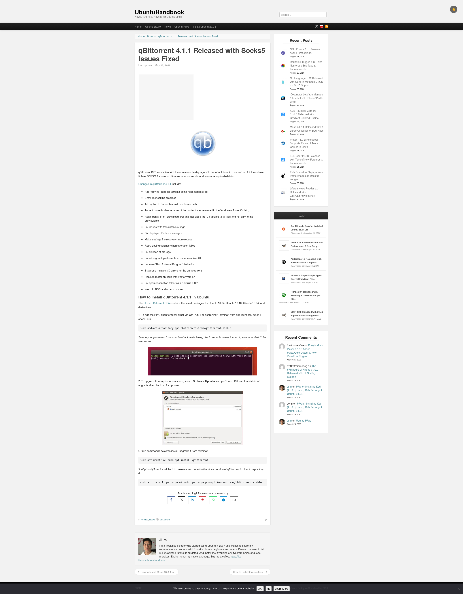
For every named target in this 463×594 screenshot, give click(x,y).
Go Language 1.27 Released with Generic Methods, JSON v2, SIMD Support (306, 81)
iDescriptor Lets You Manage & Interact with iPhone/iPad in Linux (306, 98)
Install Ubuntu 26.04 (204, 26)
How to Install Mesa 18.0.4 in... (158, 572)
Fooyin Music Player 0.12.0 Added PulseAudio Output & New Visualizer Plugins (305, 350)
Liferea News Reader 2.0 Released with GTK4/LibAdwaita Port (304, 192)
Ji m (289, 386)
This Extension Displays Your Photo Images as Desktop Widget (306, 175)
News (167, 26)
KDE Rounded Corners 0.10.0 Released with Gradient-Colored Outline (304, 114)
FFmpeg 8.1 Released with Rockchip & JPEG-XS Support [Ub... (306, 295)
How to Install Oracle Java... (248, 572)
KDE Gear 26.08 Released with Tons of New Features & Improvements (306, 159)
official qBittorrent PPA (157, 303)
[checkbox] (453, 9)
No (268, 588)
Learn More (281, 588)
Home (138, 26)
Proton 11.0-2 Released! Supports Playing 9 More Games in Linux (304, 143)
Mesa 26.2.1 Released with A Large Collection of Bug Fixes (307, 128)
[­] (231, 2)
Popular (301, 215)
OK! (260, 588)
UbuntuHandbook (159, 12)
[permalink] (264, 519)
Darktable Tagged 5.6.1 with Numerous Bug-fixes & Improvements (306, 65)
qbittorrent (165, 519)
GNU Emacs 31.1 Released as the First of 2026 (305, 51)
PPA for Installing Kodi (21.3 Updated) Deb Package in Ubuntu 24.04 (305, 390)
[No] (458, 589)
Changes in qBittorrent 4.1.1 (154, 184)
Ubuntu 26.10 (153, 26)
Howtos (144, 519)
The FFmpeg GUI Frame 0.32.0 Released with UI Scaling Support (302, 371)
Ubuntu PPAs (181, 26)
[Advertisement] (166, 97)
